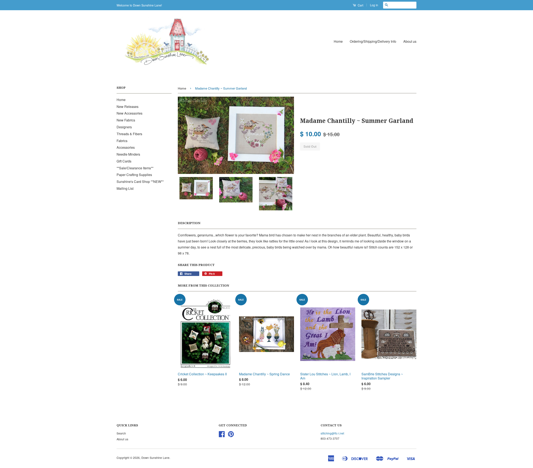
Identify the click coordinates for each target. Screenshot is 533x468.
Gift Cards (124, 161)
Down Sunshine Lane (155, 458)
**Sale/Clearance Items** (135, 168)
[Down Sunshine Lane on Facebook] (222, 435)
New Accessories (129, 113)
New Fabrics (126, 120)
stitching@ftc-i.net (332, 433)
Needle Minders (128, 154)
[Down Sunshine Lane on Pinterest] (231, 435)
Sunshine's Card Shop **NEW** (140, 181)
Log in (374, 5)
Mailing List (125, 188)
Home (338, 41)
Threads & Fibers (129, 133)
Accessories (126, 147)
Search (121, 433)
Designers (124, 127)
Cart (360, 5)
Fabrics (122, 140)
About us (409, 41)
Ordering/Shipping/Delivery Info (373, 41)
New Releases (127, 106)
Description (189, 223)
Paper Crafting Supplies (134, 174)
